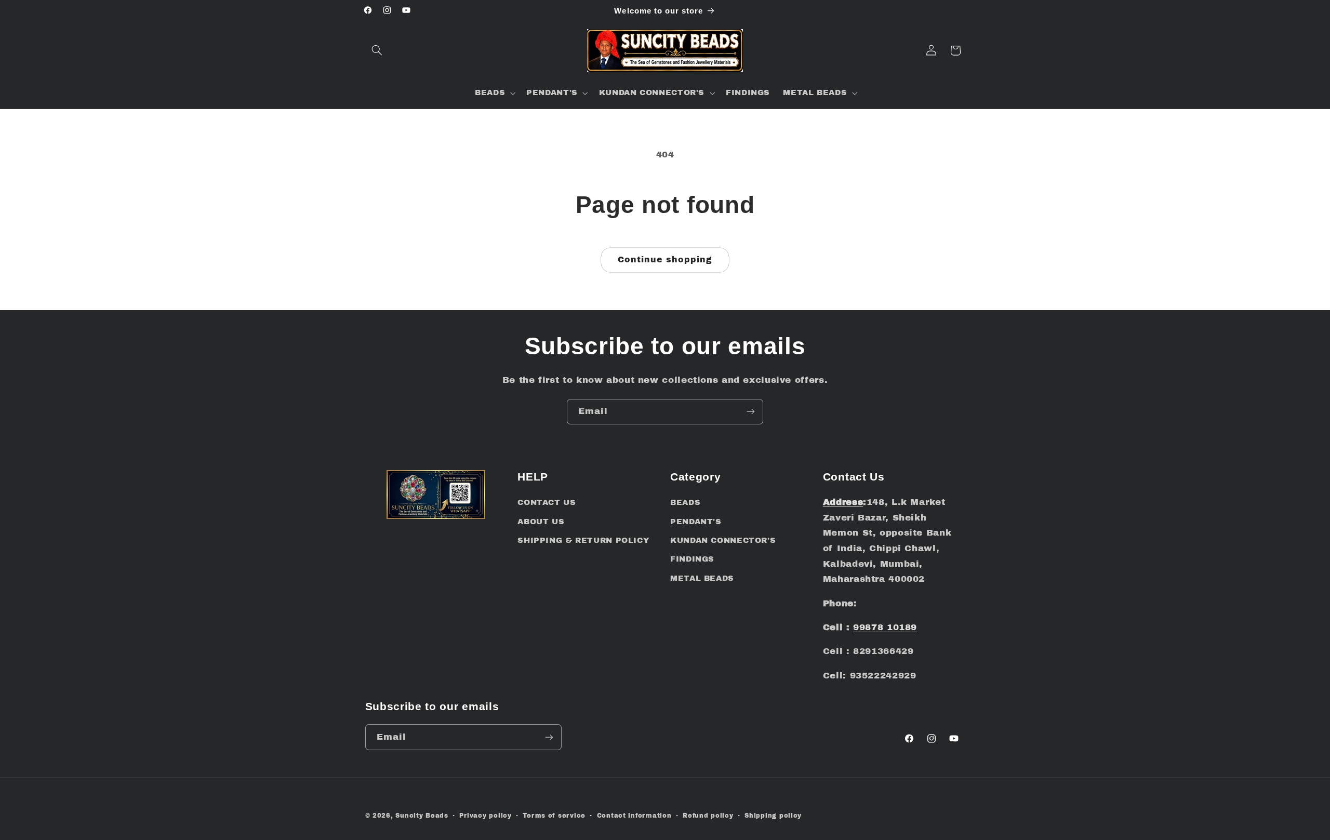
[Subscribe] (751, 411)
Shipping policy (773, 815)
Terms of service (554, 815)
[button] (377, 50)
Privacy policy (485, 815)
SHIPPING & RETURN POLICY (583, 540)
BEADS (685, 502)
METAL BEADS (702, 578)
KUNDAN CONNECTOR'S (723, 540)
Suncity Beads (421, 815)
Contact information (634, 815)
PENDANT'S (696, 521)
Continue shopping (665, 259)
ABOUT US (540, 521)
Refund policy (708, 815)
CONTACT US (546, 502)
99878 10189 (885, 627)
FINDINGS (692, 559)
